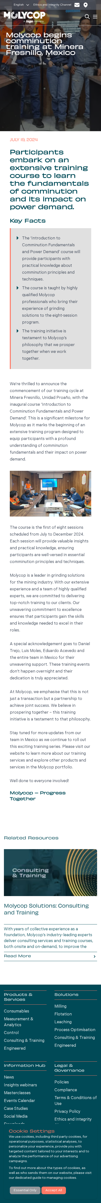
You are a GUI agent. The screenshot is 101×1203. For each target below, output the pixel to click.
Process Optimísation (74, 1030)
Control (11, 1033)
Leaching (63, 1022)
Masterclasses (17, 1093)
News (9, 1077)
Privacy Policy (67, 1112)
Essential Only (25, 1190)
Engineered (14, 1049)
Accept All (53, 1190)
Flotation (63, 1014)
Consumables (16, 1011)
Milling (60, 1007)
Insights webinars (20, 1085)
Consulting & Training (24, 1041)
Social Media (15, 1117)
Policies (61, 1082)
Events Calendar (19, 1101)
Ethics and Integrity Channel (52, 4)
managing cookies (61, 1178)
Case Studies (16, 1109)
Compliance (65, 1090)
